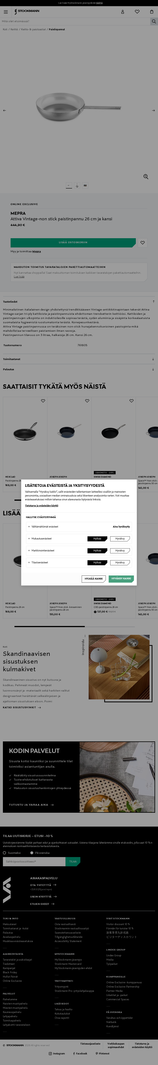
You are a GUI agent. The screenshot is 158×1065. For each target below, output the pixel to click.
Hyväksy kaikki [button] (121, 578)
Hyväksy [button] (120, 539)
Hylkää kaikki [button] (94, 579)
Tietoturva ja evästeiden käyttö (41, 506)
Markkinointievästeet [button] (41, 551)
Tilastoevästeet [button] (38, 562)
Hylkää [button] (97, 539)
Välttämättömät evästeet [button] (43, 527)
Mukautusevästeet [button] (40, 539)
